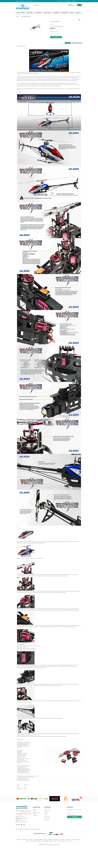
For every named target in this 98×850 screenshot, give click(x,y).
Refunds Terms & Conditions (36, 840)
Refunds (59, 840)
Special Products (62, 839)
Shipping (78, 839)
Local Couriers (46, 816)
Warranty (63, 840)
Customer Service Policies (38, 839)
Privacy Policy (35, 815)
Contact (70, 840)
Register (31, 1)
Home (18, 16)
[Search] (63, 5)
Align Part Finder (47, 818)
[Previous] (77, 20)
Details (67, 42)
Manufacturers (68, 839)
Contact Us (35, 811)
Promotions (19, 839)
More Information (76, 42)
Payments (28, 840)
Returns (55, 840)
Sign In (27, 1)
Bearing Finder (46, 819)
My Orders (24, 839)
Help (27, 839)
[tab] (67, 43)
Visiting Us (46, 812)
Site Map (30, 839)
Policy (43, 840)
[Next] (81, 20)
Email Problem (46, 811)
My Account (61, 1)
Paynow (45, 814)
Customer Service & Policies (36, 813)
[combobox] (49, 5)
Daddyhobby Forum (37, 829)
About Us (34, 809)
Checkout (69, 1)
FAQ (67, 840)
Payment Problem (47, 809)
